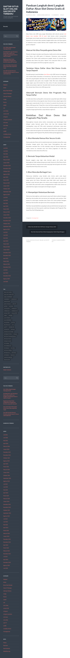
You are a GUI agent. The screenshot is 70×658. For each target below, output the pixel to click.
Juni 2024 (5, 200)
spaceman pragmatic (8, 357)
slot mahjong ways (7, 345)
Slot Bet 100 (11, 327)
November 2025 (7, 168)
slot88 (4, 131)
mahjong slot (14, 308)
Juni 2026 (5, 151)
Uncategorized (6, 137)
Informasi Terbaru (7, 96)
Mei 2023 (5, 238)
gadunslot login (7, 301)
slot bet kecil (6, 329)
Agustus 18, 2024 (30, 15)
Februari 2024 (6, 212)
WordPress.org (6, 651)
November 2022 (7, 255)
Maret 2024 (6, 209)
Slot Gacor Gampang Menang (10, 336)
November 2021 (7, 267)
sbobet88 (10, 315)
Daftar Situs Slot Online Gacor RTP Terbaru (10, 10)
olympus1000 (14, 313)
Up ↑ (53, 241)
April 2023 (5, 241)
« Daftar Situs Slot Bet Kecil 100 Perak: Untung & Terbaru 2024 (42, 226)
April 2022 (5, 258)
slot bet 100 (6, 113)
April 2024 (5, 206)
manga (4, 99)
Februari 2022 (6, 264)
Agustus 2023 (6, 229)
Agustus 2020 (6, 278)
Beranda (5, 26)
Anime (4, 87)
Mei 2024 (5, 203)
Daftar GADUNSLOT (8, 296)
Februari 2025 (6, 183)
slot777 (5, 128)
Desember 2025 (7, 165)
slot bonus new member (8, 331)
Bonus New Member (7, 90)
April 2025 (5, 177)
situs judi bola (6, 322)
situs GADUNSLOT (7, 320)
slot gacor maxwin (7, 341)
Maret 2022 (6, 261)
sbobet (4, 105)
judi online (11, 306)
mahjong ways (7, 310)
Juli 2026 (5, 148)
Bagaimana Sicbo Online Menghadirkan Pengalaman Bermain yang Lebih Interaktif (10, 61)
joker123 (14, 303)
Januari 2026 (6, 162)
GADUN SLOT (14, 299)
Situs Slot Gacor (7, 324)
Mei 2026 (5, 153)
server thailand (7, 317)
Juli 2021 (5, 270)
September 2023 (7, 226)
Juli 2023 (5, 232)
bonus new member (8, 292)
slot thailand (6, 355)
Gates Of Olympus (7, 93)
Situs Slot (13, 322)
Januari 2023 (6, 249)
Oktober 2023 (6, 223)
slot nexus (5, 122)
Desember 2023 (7, 217)
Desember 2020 (7, 275)
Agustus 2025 (6, 174)
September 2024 (7, 191)
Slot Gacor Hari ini (7, 338)
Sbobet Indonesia (7, 369)
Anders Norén (61, 240)
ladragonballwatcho (43, 15)
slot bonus (13, 329)
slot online (5, 125)
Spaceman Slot (7, 359)
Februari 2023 (6, 246)
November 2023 (7, 220)
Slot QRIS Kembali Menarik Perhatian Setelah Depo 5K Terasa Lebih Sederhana (11, 72)
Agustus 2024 (6, 194)
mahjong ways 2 (15, 310)
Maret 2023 (6, 244)
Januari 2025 (6, 185)
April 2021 (5, 272)
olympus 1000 (7, 313)
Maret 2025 (6, 180)
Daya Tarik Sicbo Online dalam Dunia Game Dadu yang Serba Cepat (10, 66)
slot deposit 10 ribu (8, 334)
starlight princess (7, 134)
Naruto (5, 102)
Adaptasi (5, 84)
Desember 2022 (7, 252)
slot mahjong (6, 343)
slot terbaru (14, 352)
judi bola (5, 306)
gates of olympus (7, 303)
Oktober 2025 (6, 171)
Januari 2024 (6, 214)
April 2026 (5, 156)
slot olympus (6, 348)
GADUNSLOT (6, 299)
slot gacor (5, 116)
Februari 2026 (6, 159)
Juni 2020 (5, 281)
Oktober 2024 (6, 188)
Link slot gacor (7, 308)
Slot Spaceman (7, 352)
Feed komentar (6, 648)
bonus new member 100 (9, 294)
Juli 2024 (5, 197)
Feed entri (5, 645)
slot (4, 108)
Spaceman (13, 355)
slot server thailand (8, 350)
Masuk (4, 642)
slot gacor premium (7, 119)
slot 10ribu (5, 111)
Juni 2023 (5, 235)
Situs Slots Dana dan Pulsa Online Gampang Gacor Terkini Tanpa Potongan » (48, 231)
